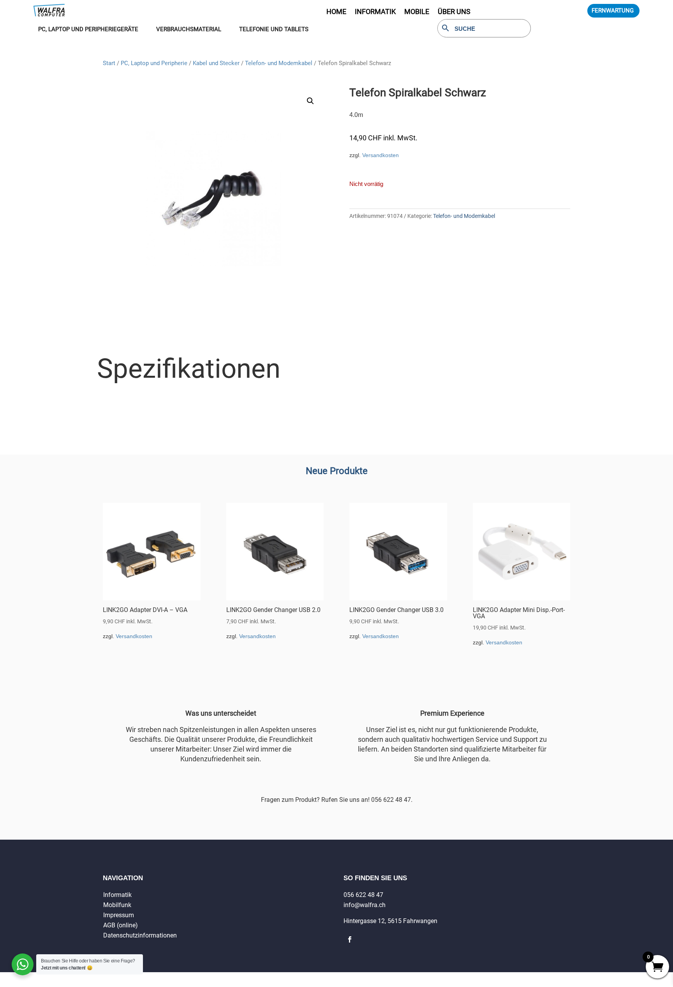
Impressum (118, 915)
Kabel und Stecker (216, 63)
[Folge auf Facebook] (350, 939)
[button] (310, 101)
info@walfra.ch (365, 905)
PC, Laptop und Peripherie (154, 63)
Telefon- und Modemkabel (278, 63)
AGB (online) (120, 925)
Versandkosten (380, 155)
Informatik (117, 895)
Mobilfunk (117, 905)
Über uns (454, 12)
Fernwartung (613, 10)
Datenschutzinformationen (140, 935)
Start (109, 63)
